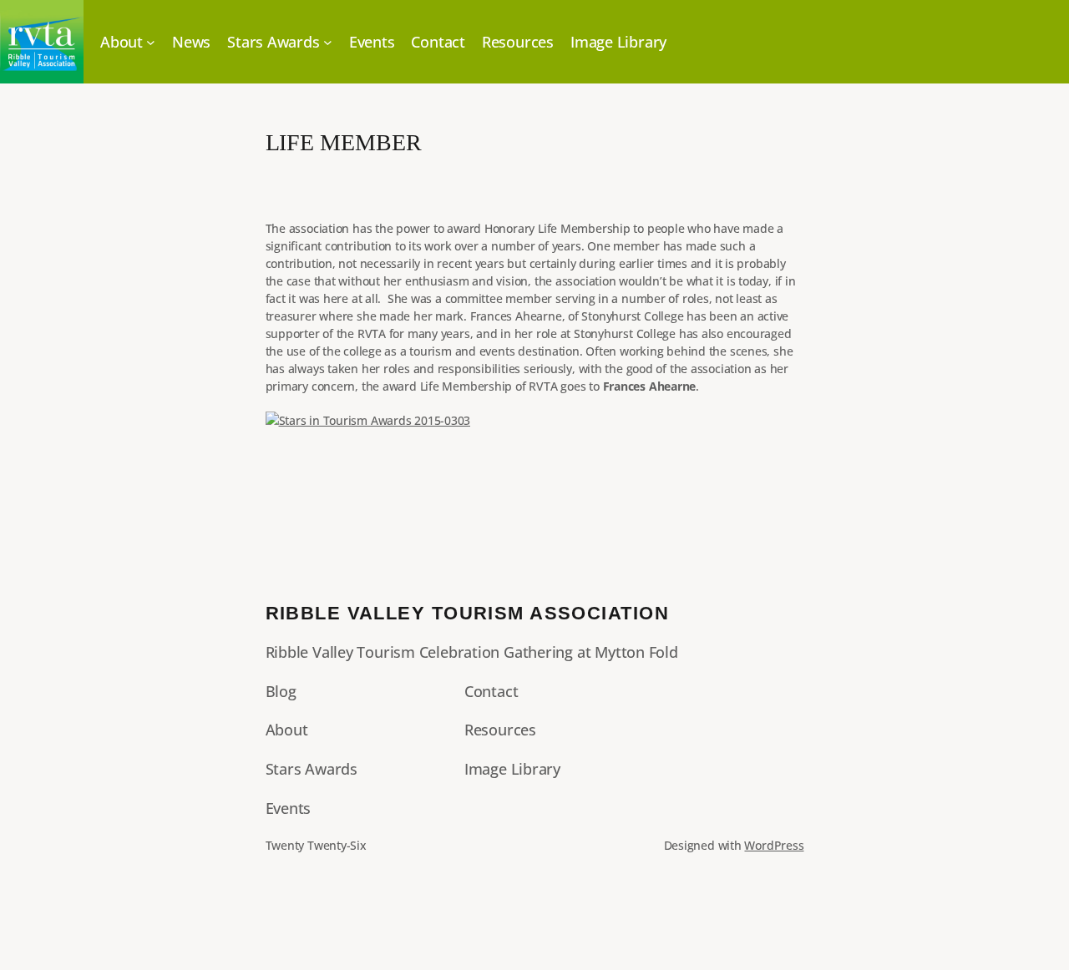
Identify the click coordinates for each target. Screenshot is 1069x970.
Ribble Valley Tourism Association (468, 613)
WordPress (773, 845)
